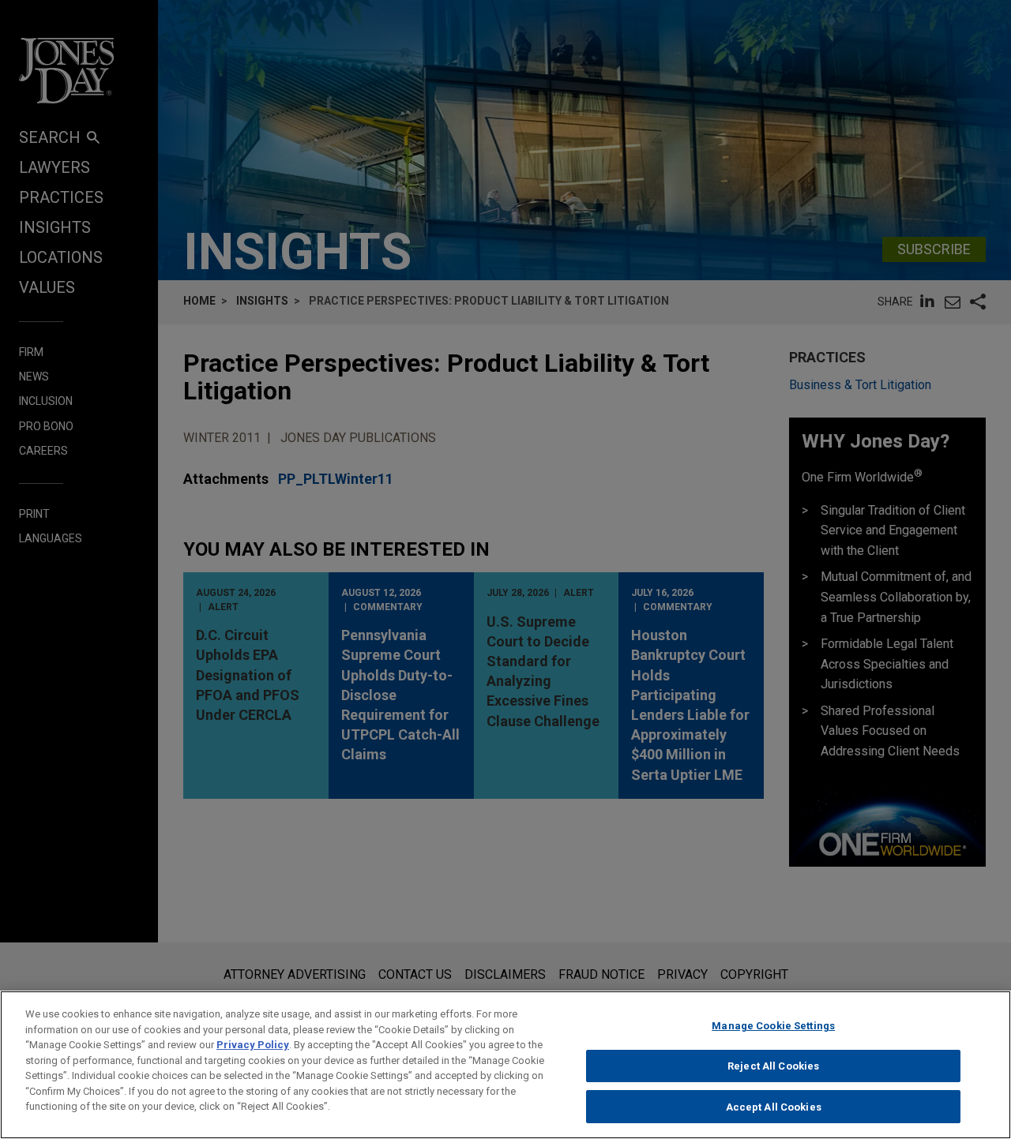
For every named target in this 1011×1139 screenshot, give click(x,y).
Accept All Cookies (773, 1106)
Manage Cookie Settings (773, 1026)
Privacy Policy (252, 1045)
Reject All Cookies (773, 1066)
